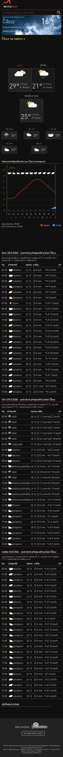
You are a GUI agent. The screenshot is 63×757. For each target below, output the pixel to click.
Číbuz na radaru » (13, 38)
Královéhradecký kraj (12, 27)
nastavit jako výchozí (11, 31)
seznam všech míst (33, 733)
